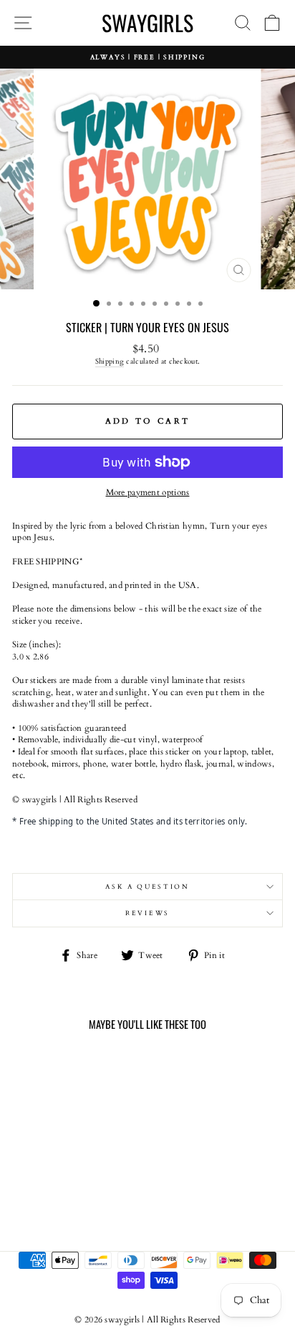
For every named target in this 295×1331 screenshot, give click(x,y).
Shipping (109, 362)
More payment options (148, 492)
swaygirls (147, 22)
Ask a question (147, 886)
